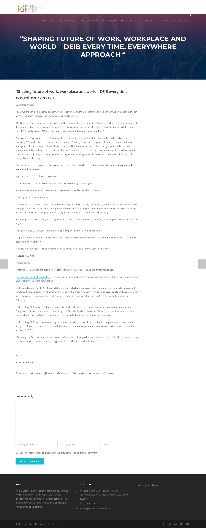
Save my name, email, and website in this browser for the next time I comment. (59, 452)
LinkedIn (95, 373)
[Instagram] (169, 524)
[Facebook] (163, 524)
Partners (163, 21)
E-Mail (109, 373)
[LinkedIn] (175, 524)
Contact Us (180, 21)
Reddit (50, 373)
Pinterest (64, 373)
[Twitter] (181, 524)
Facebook (22, 373)
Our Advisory (67, 21)
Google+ (80, 373)
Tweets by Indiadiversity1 (148, 485)
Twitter (37, 373)
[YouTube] (187, 524)
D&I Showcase (129, 21)
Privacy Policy (51, 524)
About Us (48, 21)
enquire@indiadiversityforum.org (95, 508)
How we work (88, 21)
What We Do (109, 21)
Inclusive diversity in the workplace (33, 276)
